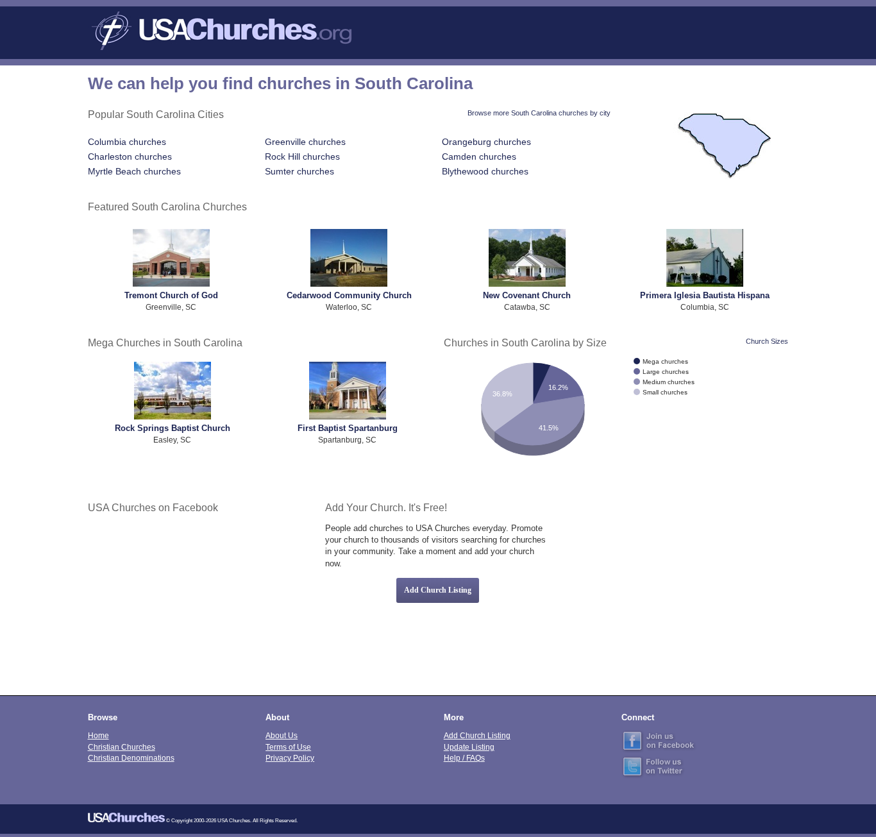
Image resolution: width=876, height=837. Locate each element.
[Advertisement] (675, 590)
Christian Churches (121, 747)
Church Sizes (767, 341)
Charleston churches (130, 156)
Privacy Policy (289, 758)
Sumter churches (299, 171)
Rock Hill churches (302, 156)
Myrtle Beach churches (134, 171)
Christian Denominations (131, 758)
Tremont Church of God (171, 295)
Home (98, 735)
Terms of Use (288, 747)
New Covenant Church (527, 295)
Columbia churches (127, 142)
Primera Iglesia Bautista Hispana (705, 295)
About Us (281, 735)
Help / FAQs (464, 758)
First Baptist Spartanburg (348, 428)
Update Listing (469, 747)
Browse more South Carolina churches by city (539, 113)
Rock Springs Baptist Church (172, 428)
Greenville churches (305, 142)
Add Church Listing (437, 590)
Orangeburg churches (486, 142)
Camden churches (479, 156)
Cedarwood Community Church (349, 295)
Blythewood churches (485, 171)
